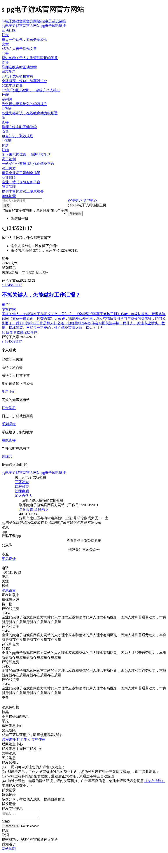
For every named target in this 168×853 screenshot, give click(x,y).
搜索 (6, 205)
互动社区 (9, 30)
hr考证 (7, 141)
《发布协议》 (154, 781)
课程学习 (9, 72)
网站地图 (9, 849)
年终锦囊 (9, 196)
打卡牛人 (24, 739)
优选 (5, 145)
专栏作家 (39, 739)
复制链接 (75, 213)
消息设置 (9, 590)
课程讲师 (9, 739)
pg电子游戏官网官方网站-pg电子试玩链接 (34, 21)
